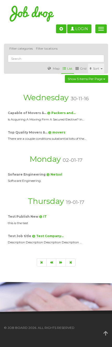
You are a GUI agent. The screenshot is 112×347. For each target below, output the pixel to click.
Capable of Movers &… (27, 113)
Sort (96, 68)
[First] (42, 262)
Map (56, 68)
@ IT (43, 216)
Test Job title (20, 236)
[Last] (71, 262)
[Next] (61, 262)
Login (81, 28)
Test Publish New (23, 216)
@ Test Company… (48, 236)
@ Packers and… (61, 113)
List (69, 68)
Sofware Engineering (27, 174)
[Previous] (51, 262)
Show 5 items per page (85, 79)
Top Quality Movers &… (28, 132)
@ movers (56, 132)
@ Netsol (54, 174)
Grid (83, 68)
